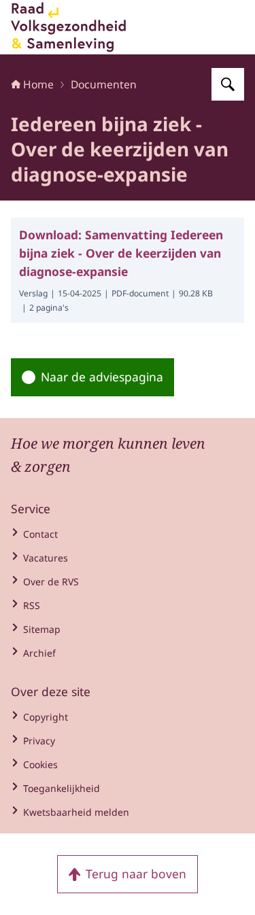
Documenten (104, 84)
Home (38, 84)
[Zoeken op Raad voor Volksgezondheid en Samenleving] (227, 84)
